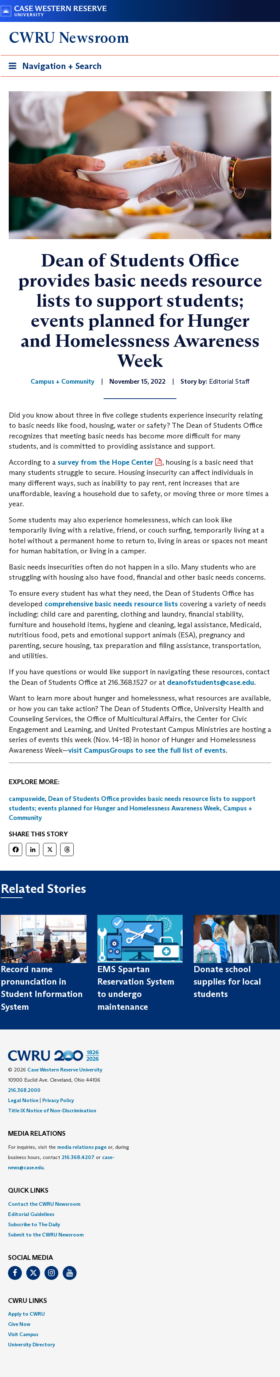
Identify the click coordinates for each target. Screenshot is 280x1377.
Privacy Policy (58, 1100)
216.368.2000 (24, 1090)
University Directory (31, 1344)
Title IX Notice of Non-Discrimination (52, 1110)
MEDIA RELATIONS (37, 1134)
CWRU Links (27, 1301)
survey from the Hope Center (105, 462)
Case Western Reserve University (64, 1069)
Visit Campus (23, 1334)
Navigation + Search (53, 68)
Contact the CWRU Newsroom (44, 1204)
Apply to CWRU (26, 1314)
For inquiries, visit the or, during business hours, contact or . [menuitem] (68, 1157)
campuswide (27, 799)
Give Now (19, 1324)
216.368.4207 (78, 1157)
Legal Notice (23, 1100)
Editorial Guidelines (31, 1214)
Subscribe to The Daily (34, 1224)
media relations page (81, 1147)
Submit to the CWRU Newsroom (46, 1234)
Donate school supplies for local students (227, 982)
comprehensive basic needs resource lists (111, 603)
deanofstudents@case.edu (210, 682)
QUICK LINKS (28, 1190)
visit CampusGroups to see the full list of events (147, 750)
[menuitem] (140, 1204)
